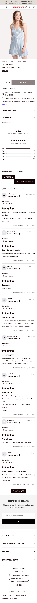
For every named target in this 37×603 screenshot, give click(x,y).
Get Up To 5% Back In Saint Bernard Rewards (18, 3)
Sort (16, 189)
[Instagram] (20, 585)
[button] (18, 148)
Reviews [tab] (8, 172)
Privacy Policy (21, 595)
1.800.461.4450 (17, 579)
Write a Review (26, 182)
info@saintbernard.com (20, 575)
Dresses (18, 61)
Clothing (11, 61)
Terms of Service (8, 595)
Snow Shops (18, 572)
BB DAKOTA (8, 65)
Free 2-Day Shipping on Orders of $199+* (18, 1)
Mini (24, 61)
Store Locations (18, 568)
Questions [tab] (20, 172)
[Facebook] (16, 585)
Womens (4, 61)
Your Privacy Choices (9, 598)
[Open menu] (2, 7)
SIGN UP (18, 522)
